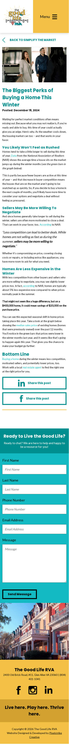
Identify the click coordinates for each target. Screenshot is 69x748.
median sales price (26, 325)
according (28, 285)
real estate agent (32, 367)
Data (14, 155)
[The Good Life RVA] (16, 16)
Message (9, 540)
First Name (10, 460)
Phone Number (13, 500)
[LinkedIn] (34, 383)
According (45, 224)
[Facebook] (34, 398)
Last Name (10, 480)
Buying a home (10, 359)
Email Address (12, 520)
